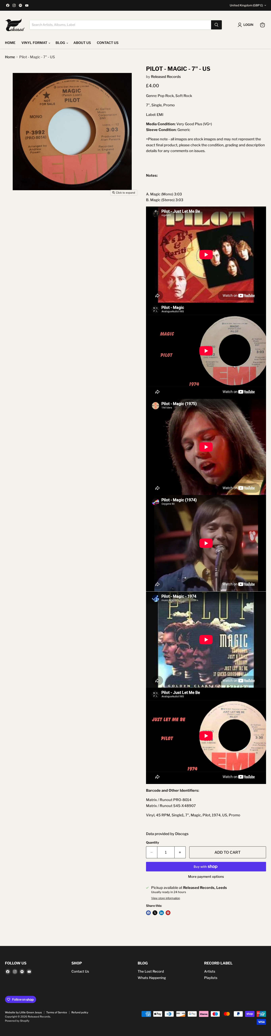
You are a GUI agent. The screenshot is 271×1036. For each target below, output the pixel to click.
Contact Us (80, 971)
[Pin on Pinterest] (168, 912)
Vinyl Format (34, 43)
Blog (61, 43)
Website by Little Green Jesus (23, 1012)
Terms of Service (56, 1012)
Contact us (107, 43)
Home (10, 43)
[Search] (216, 24)
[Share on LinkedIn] (161, 912)
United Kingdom (246, 5)
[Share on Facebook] (148, 912)
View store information (165, 898)
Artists (209, 971)
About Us (82, 43)
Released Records (166, 77)
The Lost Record (151, 971)
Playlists (210, 978)
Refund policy (79, 1012)
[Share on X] (155, 912)
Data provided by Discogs (167, 834)
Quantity (152, 842)
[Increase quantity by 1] (180, 852)
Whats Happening (152, 978)
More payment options (206, 877)
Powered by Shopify (17, 1020)
